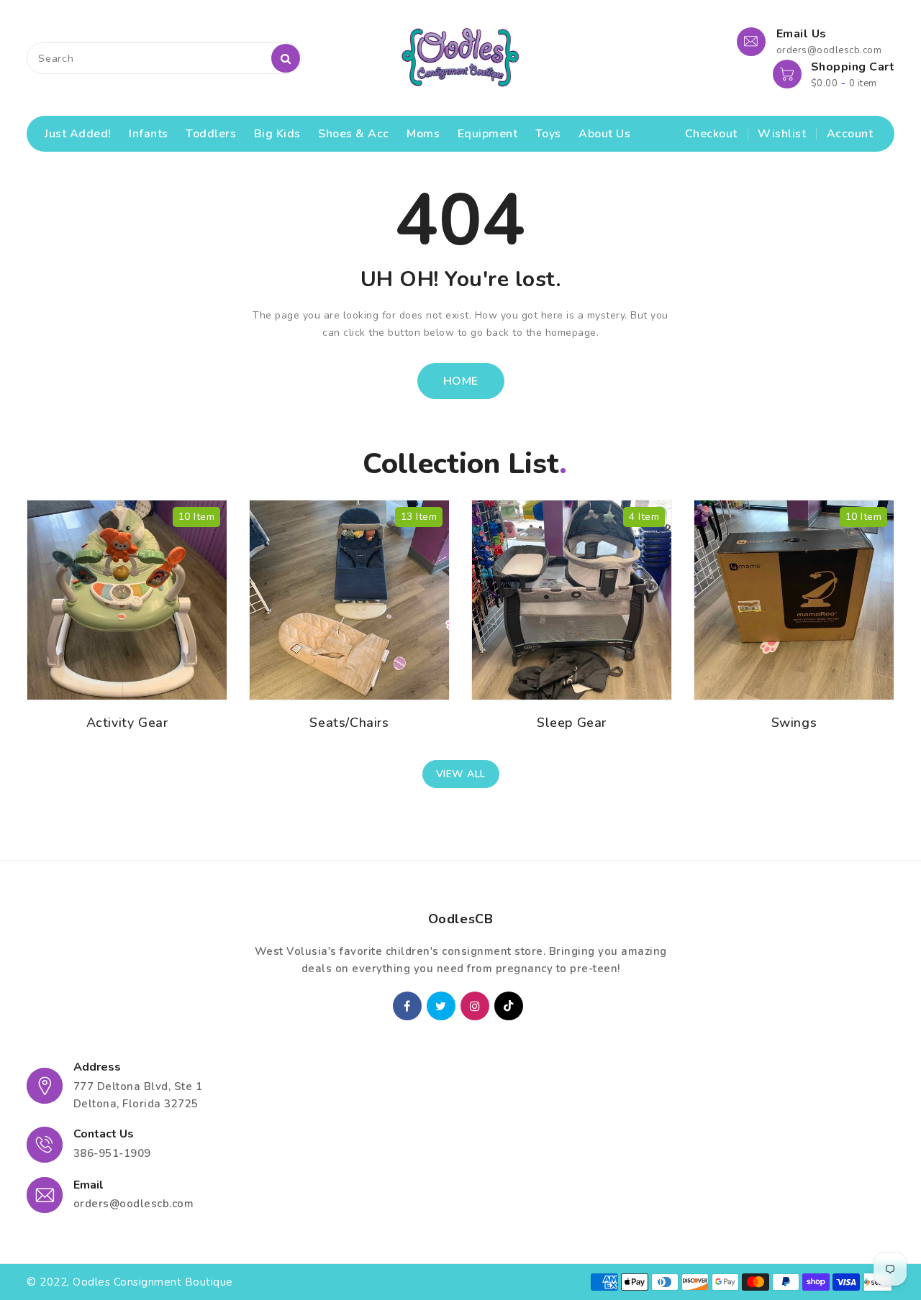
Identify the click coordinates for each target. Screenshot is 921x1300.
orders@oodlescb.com (133, 1203)
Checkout (711, 134)
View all (461, 774)
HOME (460, 381)
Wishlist (782, 134)
